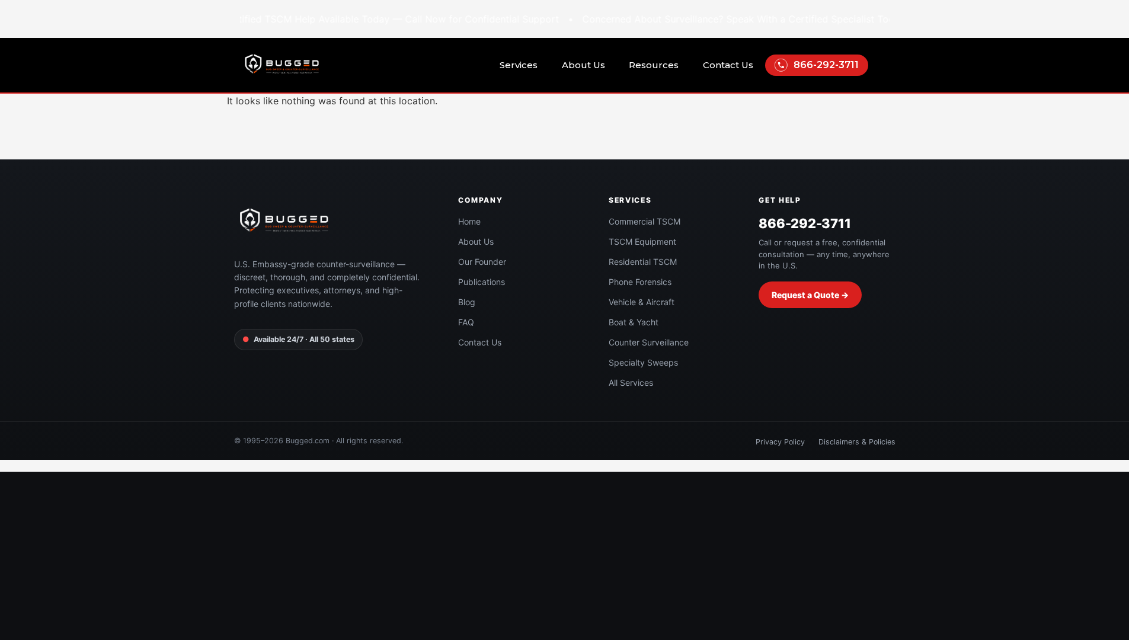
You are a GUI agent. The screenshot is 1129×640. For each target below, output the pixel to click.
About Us (583, 65)
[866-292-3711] (781, 65)
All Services (631, 382)
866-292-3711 (826, 65)
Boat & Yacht (633, 322)
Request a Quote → (810, 295)
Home (469, 221)
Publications (481, 282)
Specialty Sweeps (643, 362)
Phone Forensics (640, 282)
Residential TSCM (643, 262)
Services (519, 65)
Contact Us (728, 65)
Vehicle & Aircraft (641, 302)
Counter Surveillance (649, 342)
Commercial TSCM (644, 221)
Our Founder (482, 262)
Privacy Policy (780, 441)
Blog (466, 302)
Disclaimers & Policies (856, 441)
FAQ (466, 322)
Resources (654, 65)
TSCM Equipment (642, 241)
